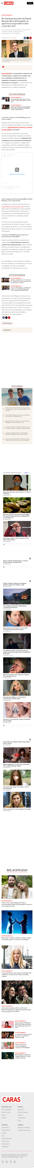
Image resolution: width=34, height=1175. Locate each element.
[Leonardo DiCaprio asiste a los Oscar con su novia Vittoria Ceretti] (8, 1035)
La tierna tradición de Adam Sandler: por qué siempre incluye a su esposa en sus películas (18, 427)
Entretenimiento (7, 15)
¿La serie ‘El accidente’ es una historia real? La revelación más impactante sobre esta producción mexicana (21, 289)
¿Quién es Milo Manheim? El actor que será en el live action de (17, 439)
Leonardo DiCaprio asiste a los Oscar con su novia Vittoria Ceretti (23, 1036)
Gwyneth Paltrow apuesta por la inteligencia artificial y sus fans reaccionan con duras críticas (16, 974)
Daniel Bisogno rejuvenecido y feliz (13, 206)
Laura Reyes (13, 37)
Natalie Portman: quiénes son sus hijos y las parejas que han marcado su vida (17, 421)
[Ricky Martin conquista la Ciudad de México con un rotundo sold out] (8, 1055)
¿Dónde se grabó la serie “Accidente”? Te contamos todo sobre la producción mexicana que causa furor (21, 281)
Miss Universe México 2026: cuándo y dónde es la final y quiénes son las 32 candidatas (16, 939)
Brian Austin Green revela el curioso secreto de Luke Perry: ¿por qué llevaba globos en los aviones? (18, 409)
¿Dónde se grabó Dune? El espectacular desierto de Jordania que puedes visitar (17, 433)
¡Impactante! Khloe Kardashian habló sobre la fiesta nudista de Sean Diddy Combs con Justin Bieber (20, 108)
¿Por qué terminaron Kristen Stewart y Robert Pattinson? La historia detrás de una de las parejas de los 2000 (16, 1009)
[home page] (8, 3)
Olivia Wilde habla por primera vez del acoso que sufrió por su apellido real (18, 415)
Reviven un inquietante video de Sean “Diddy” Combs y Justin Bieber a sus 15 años (21, 100)
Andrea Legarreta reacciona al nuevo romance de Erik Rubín (22, 1046)
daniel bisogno (7, 323)
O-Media (4, 1125)
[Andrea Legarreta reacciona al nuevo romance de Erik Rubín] (8, 1045)
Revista (30, 3)
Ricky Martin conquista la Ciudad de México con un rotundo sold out (23, 1056)
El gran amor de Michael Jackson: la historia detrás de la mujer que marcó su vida (23, 1025)
